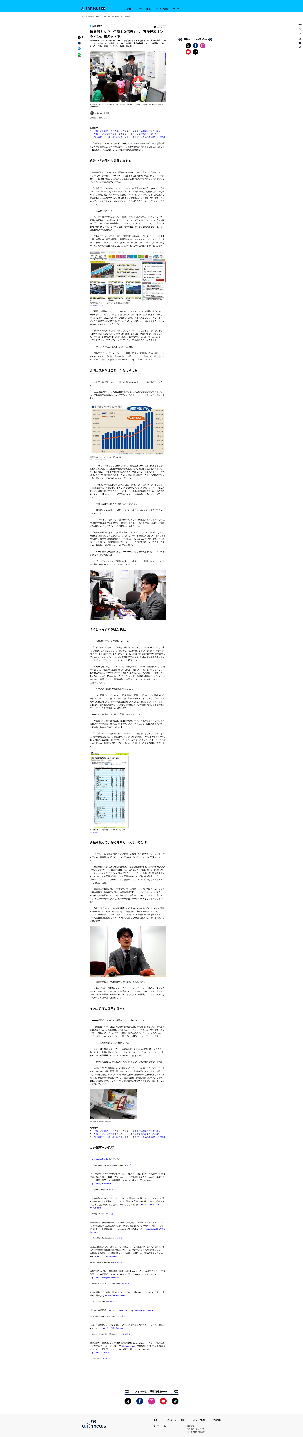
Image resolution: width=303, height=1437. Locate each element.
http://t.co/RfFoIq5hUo (115, 1295)
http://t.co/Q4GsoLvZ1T (119, 1310)
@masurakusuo (129, 1346)
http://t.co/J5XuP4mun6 (113, 1328)
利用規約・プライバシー (196, 1429)
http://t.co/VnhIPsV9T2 (155, 1229)
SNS (100, 117)
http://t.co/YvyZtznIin (99, 1159)
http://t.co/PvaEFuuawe (107, 1256)
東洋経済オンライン (98, 305)
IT (105, 117)
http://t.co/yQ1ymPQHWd (141, 1310)
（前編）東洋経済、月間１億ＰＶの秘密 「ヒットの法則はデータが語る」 (126, 131)
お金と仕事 (91, 16)
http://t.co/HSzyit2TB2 (150, 1205)
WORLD (177, 8)
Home (83, 16)
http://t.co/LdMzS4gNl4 (100, 1277)
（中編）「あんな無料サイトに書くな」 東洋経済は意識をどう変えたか (125, 134)
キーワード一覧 (160, 1426)
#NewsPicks (95, 1208)
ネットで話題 (161, 8)
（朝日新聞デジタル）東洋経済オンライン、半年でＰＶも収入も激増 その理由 (128, 137)
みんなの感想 (161, 27)
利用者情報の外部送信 (196, 1432)
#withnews (94, 1232)
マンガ (138, 8)
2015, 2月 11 (128, 1165)
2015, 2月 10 (125, 1283)
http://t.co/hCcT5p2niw (100, 1352)
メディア (93, 117)
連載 (148, 8)
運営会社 (190, 1426)
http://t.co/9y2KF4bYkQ (100, 1183)
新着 (129, 8)
